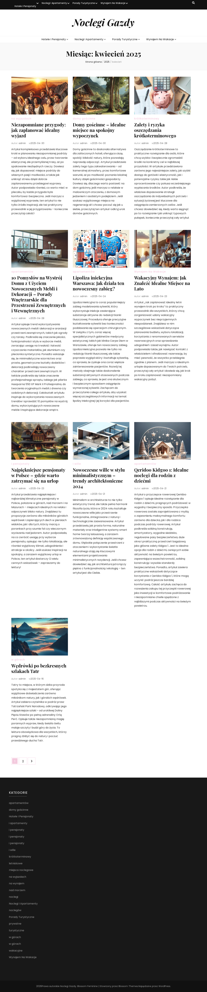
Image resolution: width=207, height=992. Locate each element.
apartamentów (22, 272)
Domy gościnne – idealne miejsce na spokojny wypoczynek (99, 130)
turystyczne (16, 930)
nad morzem (17, 890)
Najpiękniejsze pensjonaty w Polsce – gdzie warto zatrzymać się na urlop (38, 475)
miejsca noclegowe (21, 870)
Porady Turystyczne (84, 3)
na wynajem (16, 883)
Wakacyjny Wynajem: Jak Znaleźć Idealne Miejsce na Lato (162, 283)
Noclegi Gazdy (103, 22)
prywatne (15, 923)
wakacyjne (15, 950)
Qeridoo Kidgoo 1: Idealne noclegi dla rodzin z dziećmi (161, 475)
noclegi (13, 897)
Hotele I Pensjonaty (25, 6)
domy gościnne (84, 118)
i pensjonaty (20, 464)
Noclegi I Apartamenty (54, 3)
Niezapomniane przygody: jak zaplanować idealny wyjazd (38, 130)
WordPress (164, 986)
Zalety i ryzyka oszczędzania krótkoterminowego (155, 130)
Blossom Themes (128, 986)
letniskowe (15, 863)
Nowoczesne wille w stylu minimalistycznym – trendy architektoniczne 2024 (99, 478)
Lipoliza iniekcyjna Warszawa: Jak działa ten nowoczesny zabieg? (98, 283)
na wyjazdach (21, 118)
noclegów (15, 910)
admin (22, 143)
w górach (18, 659)
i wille (77, 464)
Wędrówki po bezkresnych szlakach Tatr (38, 668)
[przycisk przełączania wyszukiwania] (193, 3)
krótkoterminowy (146, 118)
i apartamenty (18, 823)
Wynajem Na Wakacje (113, 3)
